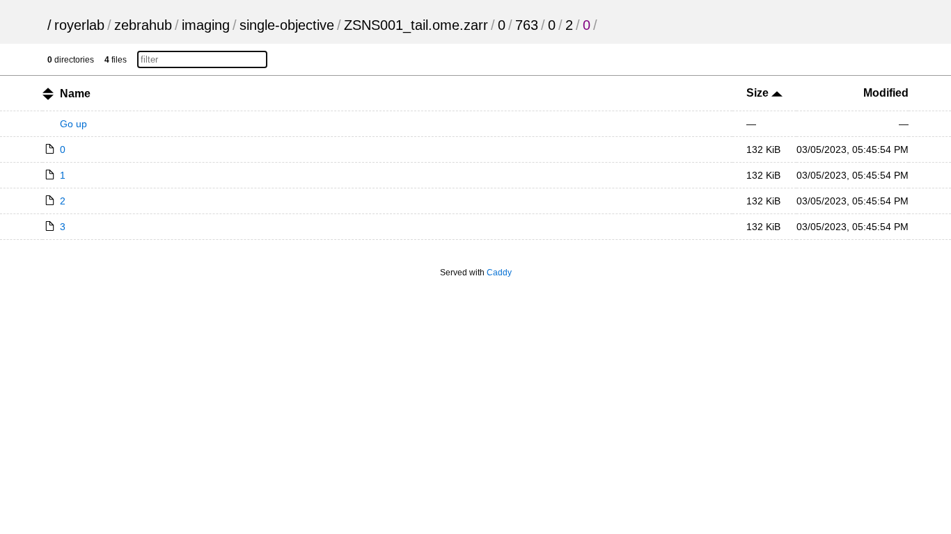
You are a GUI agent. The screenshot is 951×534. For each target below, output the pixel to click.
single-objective (286, 25)
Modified (886, 93)
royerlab (79, 25)
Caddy (499, 272)
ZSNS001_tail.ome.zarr (416, 25)
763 (526, 25)
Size (758, 93)
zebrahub (143, 25)
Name (75, 93)
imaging (206, 25)
